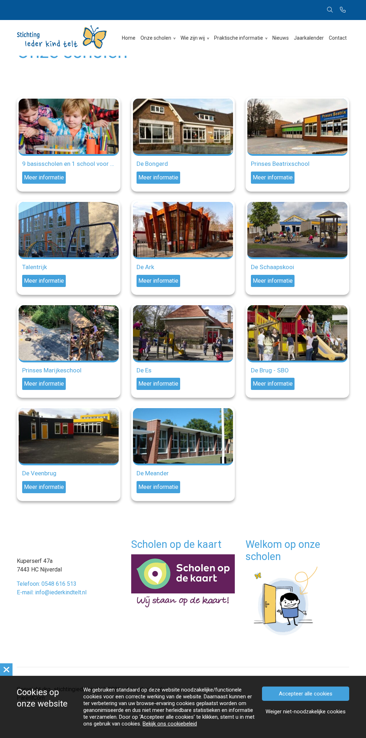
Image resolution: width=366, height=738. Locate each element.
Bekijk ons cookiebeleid (170, 723)
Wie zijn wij (192, 38)
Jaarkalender (309, 38)
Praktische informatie (238, 38)
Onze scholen (155, 38)
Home (128, 38)
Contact (338, 38)
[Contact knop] (343, 10)
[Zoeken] (330, 10)
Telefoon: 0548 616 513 (46, 583)
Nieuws (280, 38)
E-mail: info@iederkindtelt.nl (51, 592)
